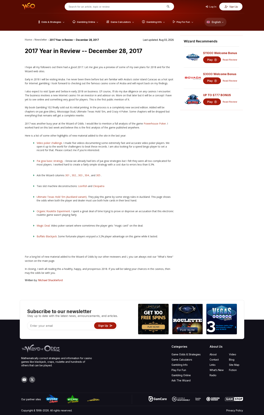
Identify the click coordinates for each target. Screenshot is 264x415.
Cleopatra (98, 186)
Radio (213, 375)
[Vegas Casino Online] (221, 319)
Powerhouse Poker (155, 123)
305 (98, 175)
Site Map (234, 364)
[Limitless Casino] (153, 319)
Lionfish (83, 186)
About (213, 354)
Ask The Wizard (181, 380)
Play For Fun (179, 370)
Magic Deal (43, 225)
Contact (214, 359)
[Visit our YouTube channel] (24, 380)
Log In (212, 6)
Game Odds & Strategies (186, 354)
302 (74, 175)
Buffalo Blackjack (47, 236)
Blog (231, 359)
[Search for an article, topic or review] (167, 6)
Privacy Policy (234, 410)
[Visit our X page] (32, 380)
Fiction (233, 370)
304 (87, 175)
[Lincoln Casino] (187, 319)
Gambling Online (181, 375)
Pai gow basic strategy (50, 161)
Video (232, 354)
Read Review (230, 60)
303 (80, 175)
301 (67, 175)
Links (213, 364)
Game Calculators (182, 359)
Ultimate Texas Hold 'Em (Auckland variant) (62, 197)
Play (210, 59)
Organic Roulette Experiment (53, 211)
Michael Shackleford (50, 280)
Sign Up (233, 6)
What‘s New (217, 370)
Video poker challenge (49, 143)
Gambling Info (180, 364)
